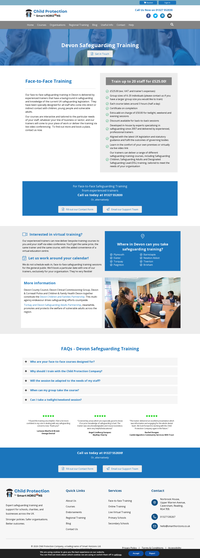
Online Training (117, 506)
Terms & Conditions (152, 548)
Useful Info (107, 25)
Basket (150, 2)
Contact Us (72, 529)
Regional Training (79, 25)
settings (118, 554)
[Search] (172, 24)
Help (131, 25)
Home (30, 25)
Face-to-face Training (120, 500)
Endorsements (74, 512)
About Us (71, 500)
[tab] (100, 362)
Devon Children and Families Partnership (62, 296)
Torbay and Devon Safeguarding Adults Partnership (52, 305)
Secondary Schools (118, 523)
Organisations (57, 25)
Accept (136, 553)
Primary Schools (117, 517)
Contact (121, 25)
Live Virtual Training (119, 512)
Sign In (167, 2)
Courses (41, 25)
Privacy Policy (129, 548)
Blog (94, 25)
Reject (152, 553)
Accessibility (174, 548)
